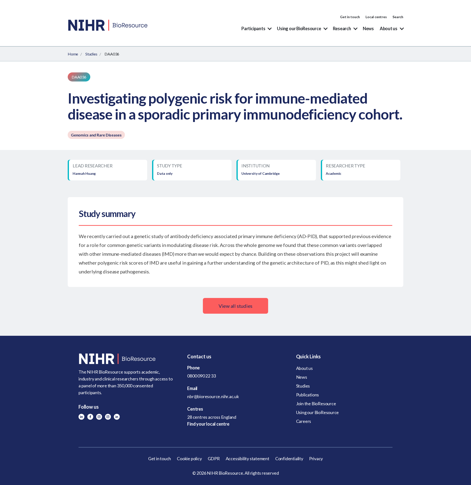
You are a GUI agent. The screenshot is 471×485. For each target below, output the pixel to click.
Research (342, 28)
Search (397, 17)
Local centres (376, 17)
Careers (303, 421)
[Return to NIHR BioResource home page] (126, 358)
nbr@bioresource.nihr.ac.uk (213, 396)
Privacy (316, 458)
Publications (307, 394)
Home (73, 54)
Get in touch (350, 17)
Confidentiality (289, 458)
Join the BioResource (316, 403)
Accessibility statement (247, 458)
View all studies (235, 306)
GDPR (214, 458)
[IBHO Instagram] (108, 417)
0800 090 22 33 (201, 375)
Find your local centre (208, 424)
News (368, 28)
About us (388, 28)
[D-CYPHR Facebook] (90, 417)
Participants (253, 28)
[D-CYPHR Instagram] (99, 417)
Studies (91, 54)
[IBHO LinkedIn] (117, 417)
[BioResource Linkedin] (81, 417)
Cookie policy (189, 458)
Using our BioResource (299, 28)
